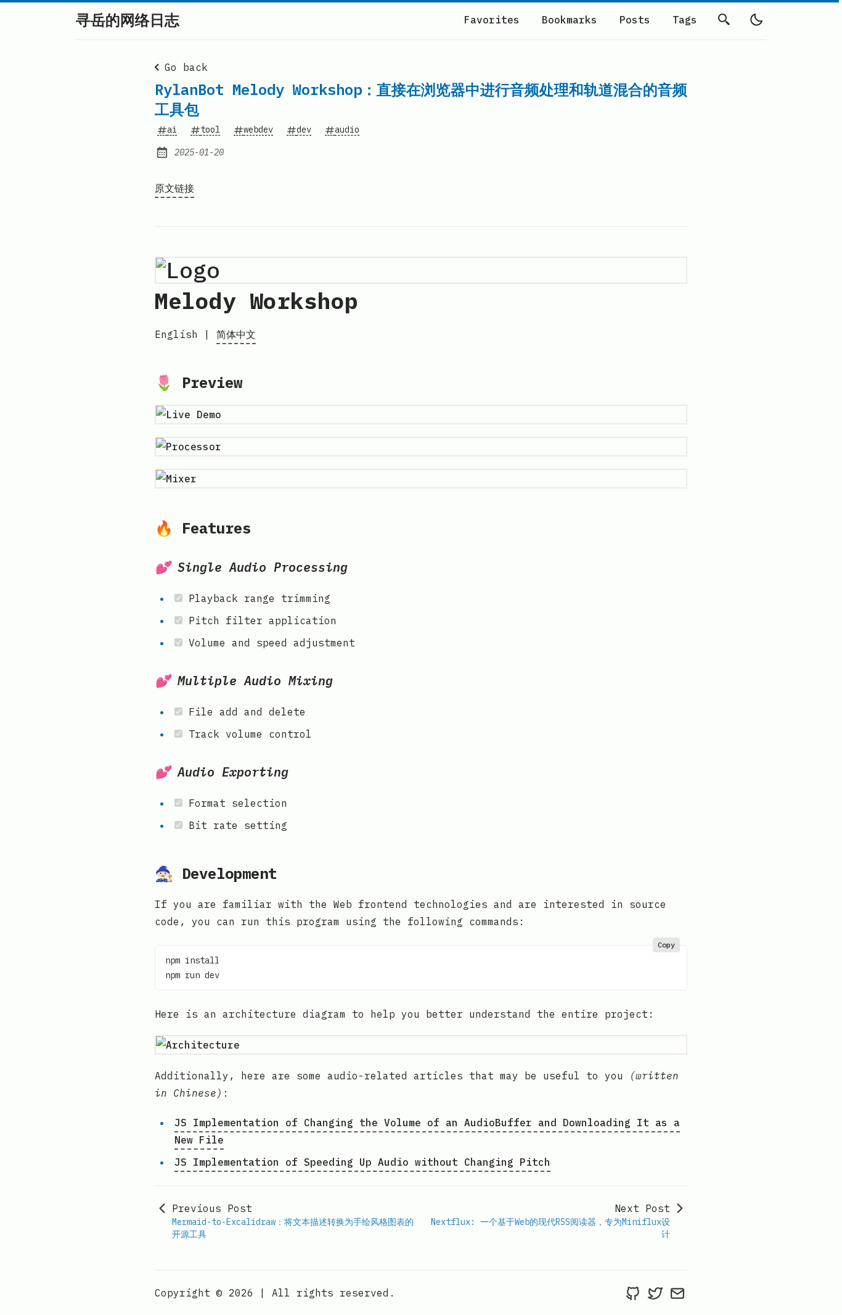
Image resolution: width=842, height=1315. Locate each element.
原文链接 (174, 188)
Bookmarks (569, 20)
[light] (756, 20)
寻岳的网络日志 (127, 20)
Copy (666, 944)
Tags (684, 20)
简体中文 (236, 334)
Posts (634, 20)
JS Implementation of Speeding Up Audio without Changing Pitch (362, 1162)
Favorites (492, 20)
